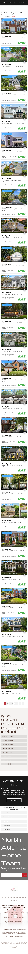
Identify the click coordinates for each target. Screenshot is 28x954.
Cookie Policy (20, 942)
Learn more (13, 16)
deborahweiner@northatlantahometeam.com (14, 917)
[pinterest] (12, 901)
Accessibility (23, 943)
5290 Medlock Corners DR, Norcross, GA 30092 (12, 181)
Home (5, 2)
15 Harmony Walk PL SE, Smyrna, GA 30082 (13, 95)
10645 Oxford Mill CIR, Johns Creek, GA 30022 (12, 466)
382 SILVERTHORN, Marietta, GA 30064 (12, 66)
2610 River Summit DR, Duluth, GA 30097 (13, 266)
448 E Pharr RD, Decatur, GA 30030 (11, 693)
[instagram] (15, 898)
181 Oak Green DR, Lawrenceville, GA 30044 (13, 38)
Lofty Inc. (11, 946)
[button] (24, 875)
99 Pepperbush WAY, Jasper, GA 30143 (12, 408)
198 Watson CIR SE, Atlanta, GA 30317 (12, 579)
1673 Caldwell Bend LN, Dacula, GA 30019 (13, 123)
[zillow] (12, 898)
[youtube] (18, 898)
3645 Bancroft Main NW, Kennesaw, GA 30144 (12, 380)
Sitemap (18, 943)
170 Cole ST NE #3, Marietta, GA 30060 (12, 437)
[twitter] (9, 898)
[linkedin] (6, 898)
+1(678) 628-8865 (14, 914)
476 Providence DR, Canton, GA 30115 (12, 323)
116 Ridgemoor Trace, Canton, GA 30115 (12, 522)
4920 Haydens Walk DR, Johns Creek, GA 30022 (13, 665)
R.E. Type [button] (12, 2)
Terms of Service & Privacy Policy (8, 942)
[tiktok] (21, 898)
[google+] (15, 901)
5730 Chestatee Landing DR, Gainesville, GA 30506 (13, 209)
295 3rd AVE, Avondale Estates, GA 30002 (13, 636)
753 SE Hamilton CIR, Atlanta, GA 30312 (12, 494)
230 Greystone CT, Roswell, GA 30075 (12, 294)
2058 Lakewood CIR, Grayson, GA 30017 (12, 237)
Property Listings (12, 943)
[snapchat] (24, 898)
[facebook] (3, 898)
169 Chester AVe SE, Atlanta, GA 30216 (12, 152)
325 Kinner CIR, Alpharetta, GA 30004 (12, 351)
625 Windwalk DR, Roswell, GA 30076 (12, 608)
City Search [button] (22, 2)
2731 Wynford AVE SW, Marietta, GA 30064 (13, 551)
